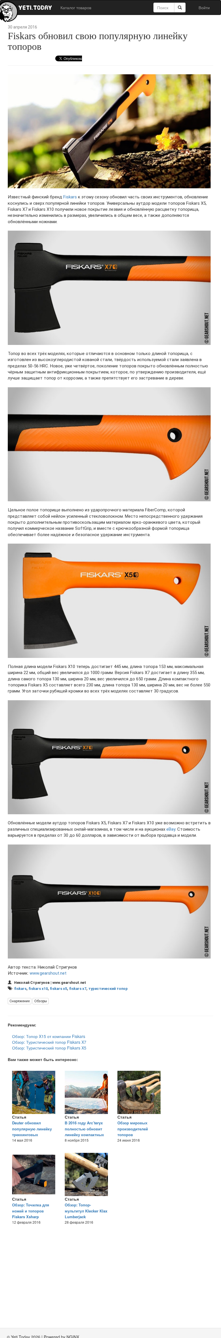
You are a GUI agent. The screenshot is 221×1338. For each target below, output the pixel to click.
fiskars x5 (58, 988)
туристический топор (108, 988)
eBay (170, 829)
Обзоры (40, 1001)
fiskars (20, 988)
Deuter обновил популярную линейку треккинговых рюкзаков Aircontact (32, 1131)
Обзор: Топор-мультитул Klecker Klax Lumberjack (86, 1210)
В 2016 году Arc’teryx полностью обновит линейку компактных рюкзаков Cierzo (84, 1131)
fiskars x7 (77, 988)
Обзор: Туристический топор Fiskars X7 (49, 1042)
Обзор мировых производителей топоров (132, 1128)
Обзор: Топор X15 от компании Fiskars (48, 1036)
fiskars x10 (38, 988)
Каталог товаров (75, 7)
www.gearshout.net (48, 973)
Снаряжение (19, 1001)
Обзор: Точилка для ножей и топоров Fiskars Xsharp (30, 1210)
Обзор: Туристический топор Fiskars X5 (49, 1048)
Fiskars (70, 197)
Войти (204, 7)
